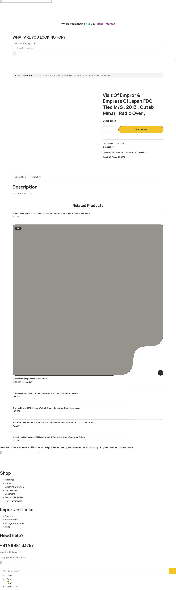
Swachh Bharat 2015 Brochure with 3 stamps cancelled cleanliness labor (46, 408)
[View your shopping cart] (175, 60)
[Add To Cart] (160, 373)
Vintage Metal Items (14, 523)
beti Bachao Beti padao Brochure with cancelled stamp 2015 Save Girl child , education (53, 422)
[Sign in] (1, 57)
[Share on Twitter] (122, 147)
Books (8, 483)
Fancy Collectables (14, 497)
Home (17, 75)
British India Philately (14, 486)
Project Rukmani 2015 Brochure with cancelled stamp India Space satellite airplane (51, 213)
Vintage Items (11, 519)
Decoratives (11, 490)
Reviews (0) (35, 176)
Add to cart (141, 129)
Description (20, 176)
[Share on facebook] (117, 147)
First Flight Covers (13, 500)
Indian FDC (28, 75)
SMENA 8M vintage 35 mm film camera (30, 378)
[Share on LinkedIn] (126, 147)
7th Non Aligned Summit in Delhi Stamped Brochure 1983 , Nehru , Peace (45, 393)
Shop (7, 526)
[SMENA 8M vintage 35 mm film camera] (88, 300)
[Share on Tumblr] (131, 147)
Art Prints (9, 479)
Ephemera (10, 493)
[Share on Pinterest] (135, 147)
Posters (9, 516)
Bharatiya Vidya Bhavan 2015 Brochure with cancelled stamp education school (49, 437)
